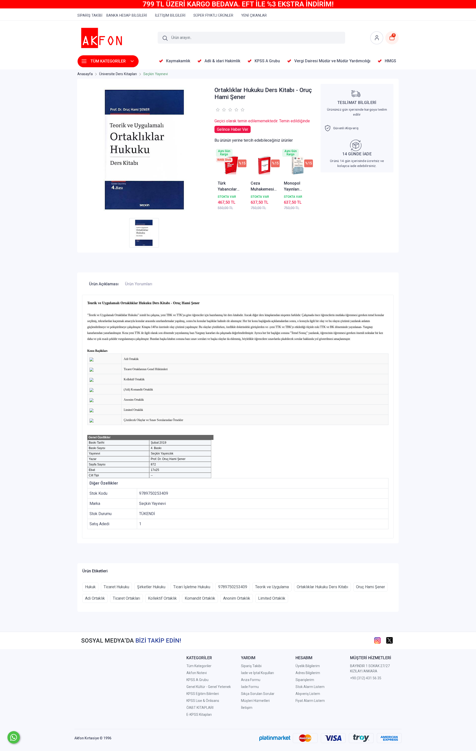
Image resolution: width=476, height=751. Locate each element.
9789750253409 (232, 587)
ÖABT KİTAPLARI (199, 708)
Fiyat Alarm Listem (310, 701)
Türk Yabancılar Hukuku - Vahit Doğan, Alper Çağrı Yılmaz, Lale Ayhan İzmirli (231, 186)
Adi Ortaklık (95, 598)
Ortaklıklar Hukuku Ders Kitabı (322, 587)
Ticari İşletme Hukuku (191, 587)
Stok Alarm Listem (310, 687)
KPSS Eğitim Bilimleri (202, 694)
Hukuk (90, 587)
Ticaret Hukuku (116, 587)
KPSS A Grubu (197, 680)
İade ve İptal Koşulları (257, 673)
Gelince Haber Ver (232, 129)
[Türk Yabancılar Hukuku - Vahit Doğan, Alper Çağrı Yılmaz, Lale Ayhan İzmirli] (231, 165)
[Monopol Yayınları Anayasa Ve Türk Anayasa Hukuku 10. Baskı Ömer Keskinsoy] (297, 165)
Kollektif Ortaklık (162, 598)
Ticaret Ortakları (126, 598)
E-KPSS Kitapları (199, 715)
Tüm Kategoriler (198, 666)
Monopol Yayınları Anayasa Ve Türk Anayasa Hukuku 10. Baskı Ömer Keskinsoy (296, 186)
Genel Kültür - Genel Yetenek (208, 687)
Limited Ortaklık (271, 598)
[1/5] (217, 110)
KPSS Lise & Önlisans (202, 701)
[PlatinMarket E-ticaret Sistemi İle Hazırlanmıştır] (274, 738)
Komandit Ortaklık (200, 598)
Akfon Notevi (196, 673)
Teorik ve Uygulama (272, 587)
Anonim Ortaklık (236, 598)
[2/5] (220, 110)
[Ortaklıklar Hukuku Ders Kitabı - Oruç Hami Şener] (145, 150)
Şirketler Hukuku (151, 587)
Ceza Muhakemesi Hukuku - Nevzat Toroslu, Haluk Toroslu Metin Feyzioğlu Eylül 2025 (264, 186)
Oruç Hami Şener (370, 587)
